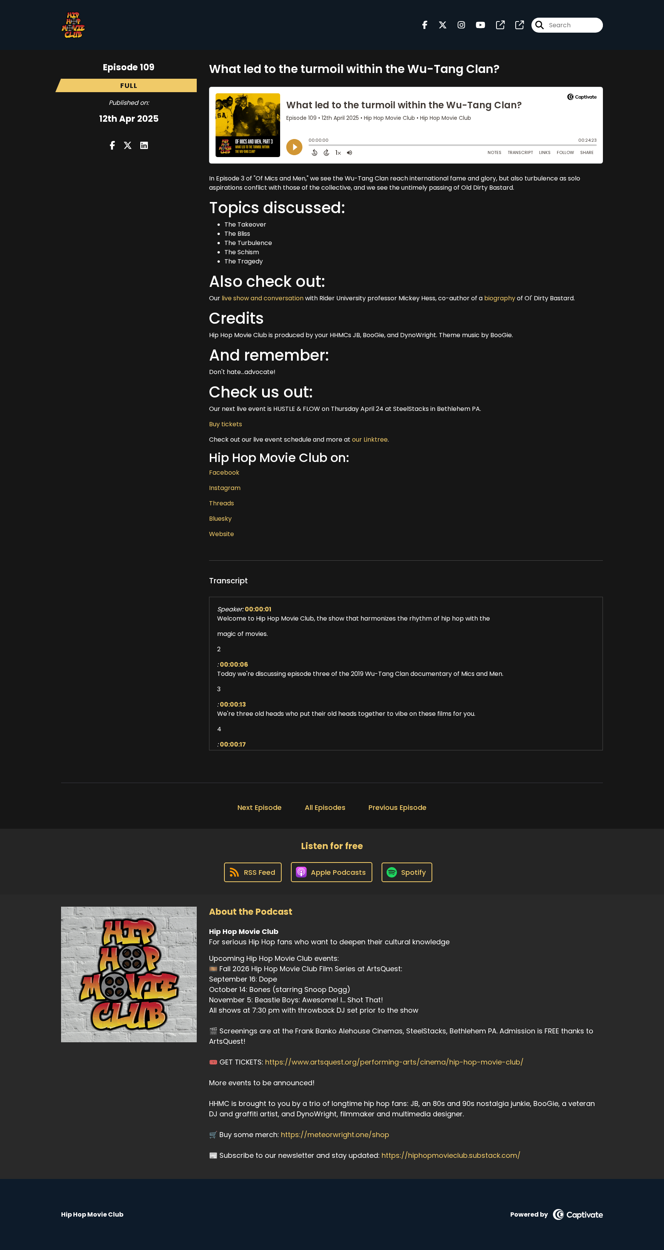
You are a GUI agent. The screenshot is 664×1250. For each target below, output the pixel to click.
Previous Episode (398, 807)
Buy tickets (225, 424)
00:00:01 (258, 609)
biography (499, 298)
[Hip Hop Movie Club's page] (496, 25)
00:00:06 (234, 664)
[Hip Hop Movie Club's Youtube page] (475, 25)
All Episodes (325, 807)
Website (221, 534)
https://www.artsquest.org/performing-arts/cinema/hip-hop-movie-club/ (394, 1062)
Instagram (225, 487)
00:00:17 (233, 744)
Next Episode (259, 807)
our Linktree (370, 439)
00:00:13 (233, 704)
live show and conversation (263, 298)
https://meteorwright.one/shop (335, 1134)
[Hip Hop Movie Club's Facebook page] (425, 25)
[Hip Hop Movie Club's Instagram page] (456, 25)
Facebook (224, 472)
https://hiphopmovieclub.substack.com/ (451, 1155)
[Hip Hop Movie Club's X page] (438, 25)
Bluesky (220, 518)
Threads (221, 503)
